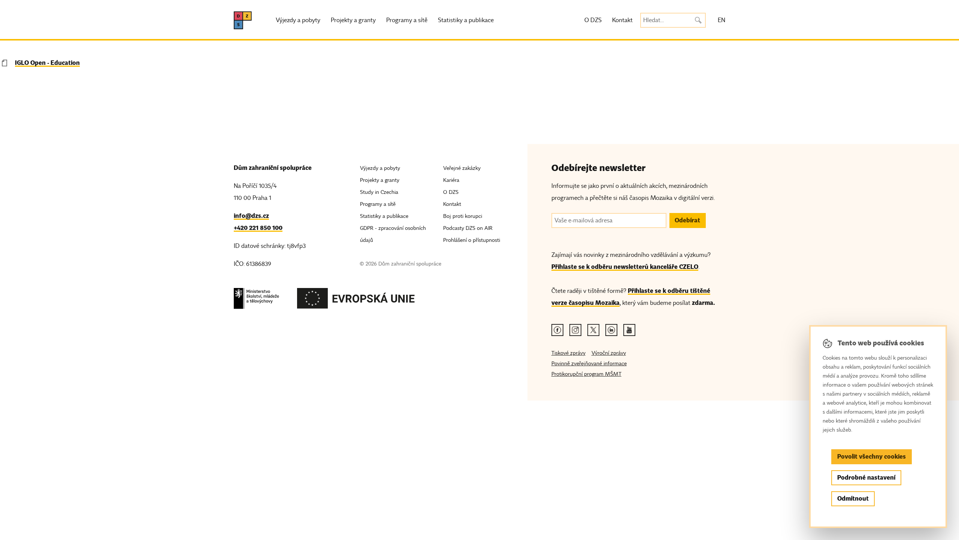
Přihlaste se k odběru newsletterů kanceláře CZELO (624, 267)
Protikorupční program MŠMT (586, 374)
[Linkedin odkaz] (611, 330)
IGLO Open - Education (47, 63)
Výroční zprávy (609, 353)
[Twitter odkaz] (593, 330)
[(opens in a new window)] (256, 300)
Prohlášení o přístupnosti (471, 240)
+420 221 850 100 (258, 228)
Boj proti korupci (462, 216)
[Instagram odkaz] (575, 330)
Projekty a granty (353, 20)
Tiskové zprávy (568, 353)
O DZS (593, 20)
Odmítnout (853, 498)
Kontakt (622, 20)
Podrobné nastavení (866, 478)
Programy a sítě (406, 20)
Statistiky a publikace (466, 20)
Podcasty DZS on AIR (468, 228)
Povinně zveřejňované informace (589, 363)
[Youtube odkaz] (629, 330)
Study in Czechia (379, 192)
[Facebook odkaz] (557, 330)
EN (721, 20)
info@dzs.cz (251, 216)
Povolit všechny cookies (871, 456)
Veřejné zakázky (462, 168)
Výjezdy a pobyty (298, 20)
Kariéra (451, 180)
